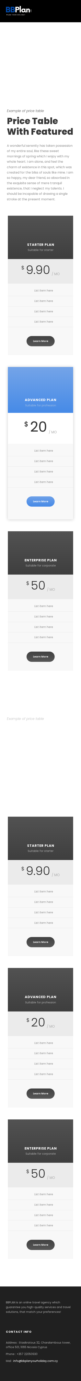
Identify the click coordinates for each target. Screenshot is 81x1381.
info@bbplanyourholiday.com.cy (35, 1361)
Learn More (40, 341)
